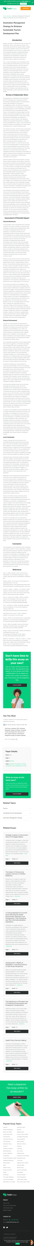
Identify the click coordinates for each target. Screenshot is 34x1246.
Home (4, 16)
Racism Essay (20, 1167)
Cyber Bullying (6, 1141)
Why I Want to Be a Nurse (23, 1181)
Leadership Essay (21, 1158)
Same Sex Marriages (22, 1170)
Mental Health (6, 1162)
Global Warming (7, 1151)
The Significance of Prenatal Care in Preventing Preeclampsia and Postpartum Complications (17, 1003)
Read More (17, 896)
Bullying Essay (20, 1132)
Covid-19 (5, 1146)
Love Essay (19, 1160)
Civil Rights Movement (22, 1136)
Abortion (5, 1127)
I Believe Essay (20, 1153)
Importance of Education (23, 1155)
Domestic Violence (21, 1143)
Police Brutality (20, 1165)
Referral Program (7, 1210)
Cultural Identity (21, 1139)
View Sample (17, 863)
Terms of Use (6, 1203)
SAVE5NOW (23, 3)
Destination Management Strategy (17, 764)
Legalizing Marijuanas (8, 1160)
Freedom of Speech (8, 1148)
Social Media (20, 1172)
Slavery (5, 1172)
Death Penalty (20, 1141)
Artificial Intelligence (8, 1129)
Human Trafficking (7, 1153)
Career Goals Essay (7, 1134)
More (27, 1241)
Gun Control (20, 1151)
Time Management (21, 1177)
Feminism (19, 1146)
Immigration (6, 1155)
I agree (17, 1243)
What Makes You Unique (9, 1181)
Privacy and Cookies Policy (9, 1205)
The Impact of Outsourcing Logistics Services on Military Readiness (15, 874)
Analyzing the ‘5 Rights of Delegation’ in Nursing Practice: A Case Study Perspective (16, 964)
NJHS (4, 1165)
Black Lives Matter (7, 1132)
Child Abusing (6, 1136)
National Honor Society (22, 1162)
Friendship (19, 1148)
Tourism (24, 765)
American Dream (21, 1127)
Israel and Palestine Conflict (10, 1158)
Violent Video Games (22, 1179)
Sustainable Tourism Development (14, 765)
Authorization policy (8, 1208)
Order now (26, 8)
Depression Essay (7, 1143)
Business (9, 16)
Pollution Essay (6, 1167)
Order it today (17, 1097)
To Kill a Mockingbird (8, 1179)
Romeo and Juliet (7, 1170)
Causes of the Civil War (22, 1134)
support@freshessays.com (12, 1222)
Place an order (17, 685)
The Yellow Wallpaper (8, 1177)
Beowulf (19, 1129)
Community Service (8, 1139)
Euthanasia (5, 1174)
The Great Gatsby (21, 1174)
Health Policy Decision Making (16, 1040)
